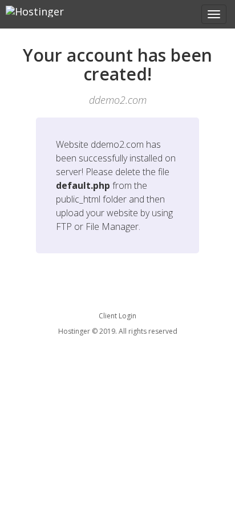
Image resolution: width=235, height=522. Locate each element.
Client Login (117, 316)
